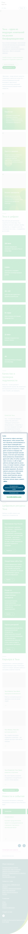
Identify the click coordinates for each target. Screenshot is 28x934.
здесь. (5, 481)
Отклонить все (14, 493)
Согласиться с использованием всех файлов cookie (14, 487)
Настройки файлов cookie (14, 497)
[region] (14, 467)
